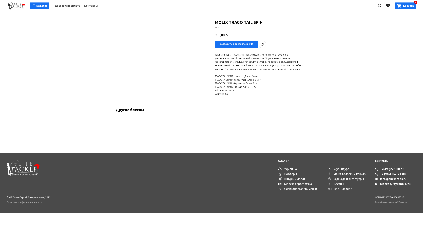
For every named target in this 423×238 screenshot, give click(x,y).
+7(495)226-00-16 (392, 169)
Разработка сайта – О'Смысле (391, 202)
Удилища (290, 169)
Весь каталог (343, 188)
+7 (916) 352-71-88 (392, 174)
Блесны (339, 183)
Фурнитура (341, 169)
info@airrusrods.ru (393, 178)
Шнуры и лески (294, 178)
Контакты (91, 5)
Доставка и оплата (67, 5)
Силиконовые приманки (300, 188)
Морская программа (298, 183)
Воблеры (290, 174)
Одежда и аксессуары (349, 178)
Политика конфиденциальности (24, 202)
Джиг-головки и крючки (350, 174)
